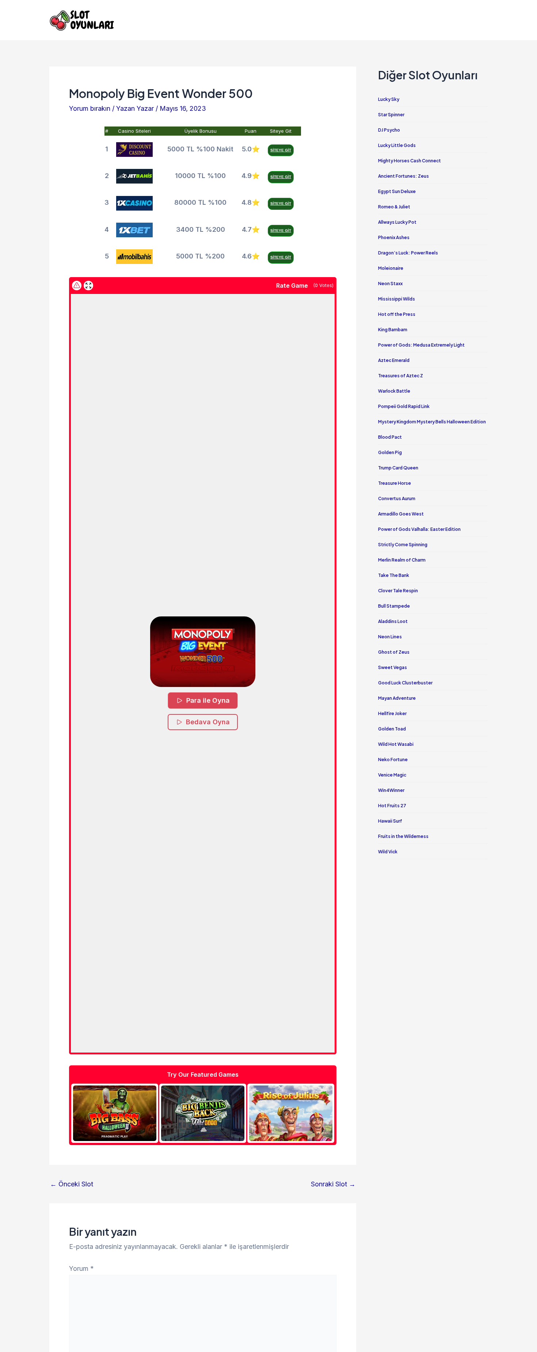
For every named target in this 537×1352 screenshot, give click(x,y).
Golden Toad (392, 729)
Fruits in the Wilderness (403, 836)
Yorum (81, 1268)
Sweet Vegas (392, 667)
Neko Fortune (393, 759)
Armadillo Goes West (401, 514)
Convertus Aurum (396, 498)
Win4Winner (391, 790)
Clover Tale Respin (398, 590)
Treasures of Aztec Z (400, 375)
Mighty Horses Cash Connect (409, 160)
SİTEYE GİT (280, 150)
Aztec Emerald (394, 360)
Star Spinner (391, 114)
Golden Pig (390, 452)
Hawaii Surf (390, 821)
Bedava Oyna (208, 722)
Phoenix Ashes (394, 237)
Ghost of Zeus (394, 652)
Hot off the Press (396, 314)
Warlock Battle (394, 391)
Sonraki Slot (333, 1184)
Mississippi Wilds (396, 299)
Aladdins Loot (393, 621)
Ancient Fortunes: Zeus (403, 176)
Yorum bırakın (89, 108)
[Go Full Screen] (88, 285)
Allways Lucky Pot (397, 222)
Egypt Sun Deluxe (397, 191)
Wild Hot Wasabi (396, 744)
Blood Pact (390, 437)
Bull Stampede (394, 606)
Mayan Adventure (397, 698)
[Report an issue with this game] (76, 285)
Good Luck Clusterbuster (405, 683)
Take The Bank (393, 575)
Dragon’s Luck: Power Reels (408, 253)
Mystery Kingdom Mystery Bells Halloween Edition (432, 421)
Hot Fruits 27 (392, 805)
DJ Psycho (389, 130)
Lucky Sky (388, 99)
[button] (203, 651)
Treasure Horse (394, 483)
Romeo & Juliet (394, 206)
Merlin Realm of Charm (402, 560)
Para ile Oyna (208, 700)
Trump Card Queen (398, 468)
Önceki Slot (71, 1184)
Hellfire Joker (392, 713)
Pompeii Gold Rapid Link (404, 406)
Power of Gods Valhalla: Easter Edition (419, 529)
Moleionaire (390, 268)
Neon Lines (390, 636)
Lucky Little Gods (397, 145)
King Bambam (392, 329)
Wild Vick (387, 851)
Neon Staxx (390, 283)
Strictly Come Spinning (402, 544)
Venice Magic (392, 775)
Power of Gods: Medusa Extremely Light (421, 345)
